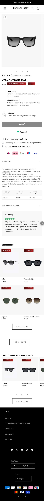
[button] (5, 8)
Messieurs (9, 429)
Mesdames (9, 434)
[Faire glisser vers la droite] (27, 71)
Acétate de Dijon (29, 279)
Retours (8, 439)
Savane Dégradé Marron (31, 317)
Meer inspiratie (19, 342)
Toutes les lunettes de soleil (17, 423)
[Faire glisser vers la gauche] (16, 71)
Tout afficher (22, 327)
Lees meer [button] (9, 232)
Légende (4, 317)
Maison (8, 418)
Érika (3, 279)
